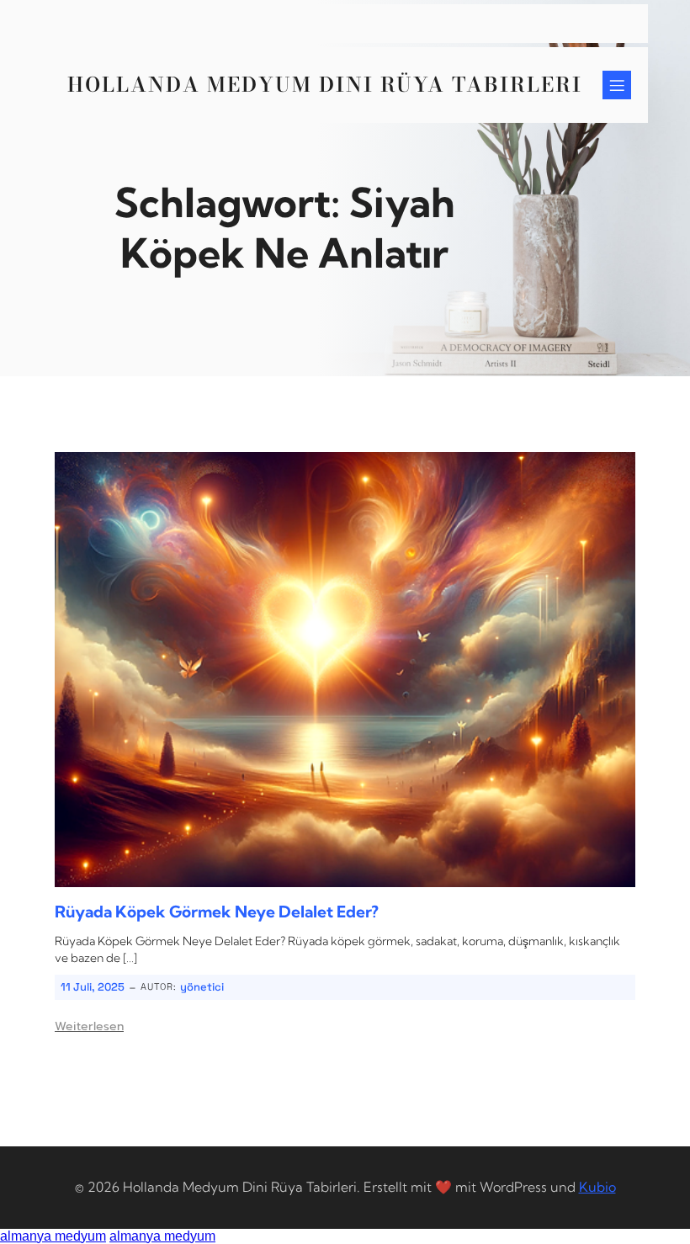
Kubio (597, 1186)
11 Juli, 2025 (93, 987)
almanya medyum (53, 1236)
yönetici (202, 987)
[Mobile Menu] (616, 85)
